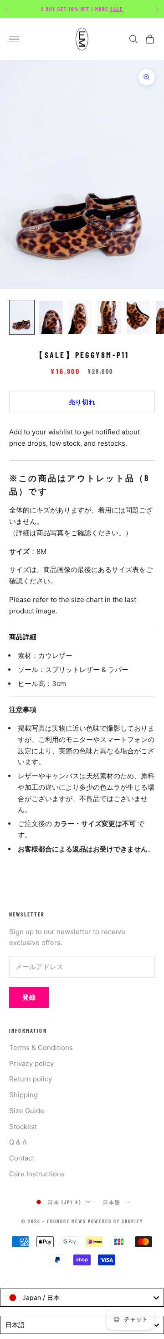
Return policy (30, 1079)
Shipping (23, 1094)
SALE (116, 9)
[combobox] (82, 1298)
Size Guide (26, 1110)
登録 (29, 997)
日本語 (112, 1202)
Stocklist (23, 1126)
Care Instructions (37, 1174)
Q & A (18, 1142)
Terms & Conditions (41, 1047)
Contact (21, 1158)
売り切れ (82, 402)
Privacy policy (31, 1063)
